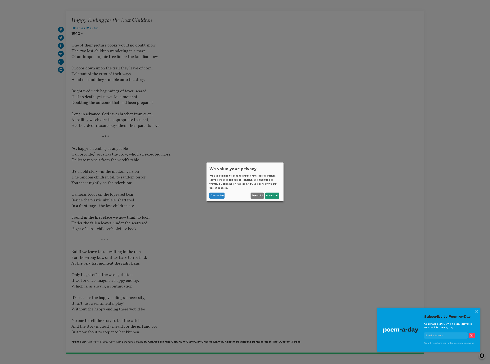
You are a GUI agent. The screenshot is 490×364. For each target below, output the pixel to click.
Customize (217, 195)
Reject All (257, 195)
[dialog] (245, 182)
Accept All (272, 195)
